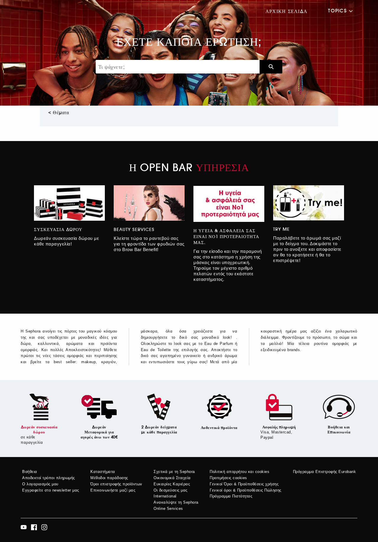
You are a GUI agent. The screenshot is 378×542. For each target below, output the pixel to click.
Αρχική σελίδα (286, 11)
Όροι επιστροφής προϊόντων (116, 484)
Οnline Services (168, 508)
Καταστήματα (102, 471)
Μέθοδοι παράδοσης (109, 478)
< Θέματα (58, 112)
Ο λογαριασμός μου (40, 484)
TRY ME (281, 229)
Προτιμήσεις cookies (228, 478)
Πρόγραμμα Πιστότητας (231, 496)
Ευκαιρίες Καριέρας (172, 484)
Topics (337, 10)
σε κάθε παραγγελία (32, 440)
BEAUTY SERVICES (134, 229)
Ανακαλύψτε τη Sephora (176, 502)
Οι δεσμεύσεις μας (171, 490)
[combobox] (178, 66)
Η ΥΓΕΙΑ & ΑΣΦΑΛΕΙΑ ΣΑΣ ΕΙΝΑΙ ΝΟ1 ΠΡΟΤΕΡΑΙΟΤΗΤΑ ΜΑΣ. (226, 236)
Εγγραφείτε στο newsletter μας (50, 490)
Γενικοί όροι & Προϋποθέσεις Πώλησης (245, 490)
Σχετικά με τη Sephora (174, 471)
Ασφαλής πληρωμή (279, 427)
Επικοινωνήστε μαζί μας (112, 490)
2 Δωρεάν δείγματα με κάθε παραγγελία (159, 430)
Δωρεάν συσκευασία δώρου (39, 430)
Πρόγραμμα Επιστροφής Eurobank (324, 471)
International (165, 496)
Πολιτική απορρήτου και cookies (239, 471)
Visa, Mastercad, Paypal (276, 435)
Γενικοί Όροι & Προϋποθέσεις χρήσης (244, 484)
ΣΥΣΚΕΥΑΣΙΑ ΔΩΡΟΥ (58, 229)
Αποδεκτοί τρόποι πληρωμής (48, 478)
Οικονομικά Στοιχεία (172, 478)
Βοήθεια (29, 471)
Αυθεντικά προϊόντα (219, 427)
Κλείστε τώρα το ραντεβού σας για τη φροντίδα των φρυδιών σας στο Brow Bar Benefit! (149, 244)
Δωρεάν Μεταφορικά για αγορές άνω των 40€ (99, 432)
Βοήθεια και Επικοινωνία (339, 430)
